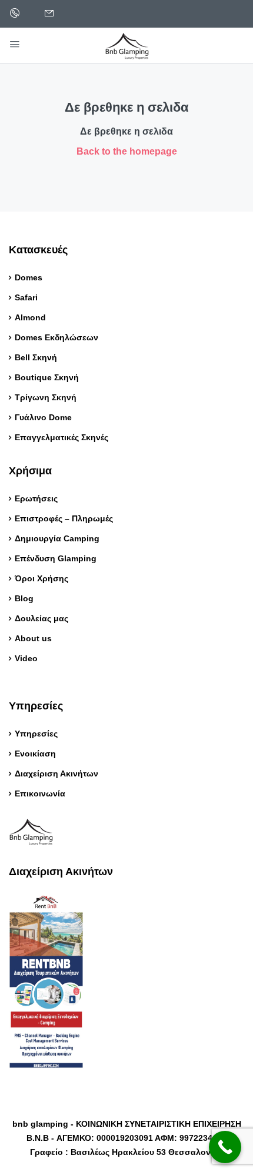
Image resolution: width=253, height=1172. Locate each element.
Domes (28, 277)
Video (26, 658)
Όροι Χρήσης (41, 578)
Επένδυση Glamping (55, 558)
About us (33, 638)
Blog (25, 598)
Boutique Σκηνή (47, 377)
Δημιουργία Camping (57, 538)
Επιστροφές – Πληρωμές (64, 518)
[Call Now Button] (225, 1147)
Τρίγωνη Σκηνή (45, 397)
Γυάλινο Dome (43, 417)
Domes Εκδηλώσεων (56, 337)
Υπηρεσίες (36, 733)
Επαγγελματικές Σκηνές (61, 437)
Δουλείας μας (41, 618)
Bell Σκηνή (36, 357)
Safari (26, 297)
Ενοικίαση (35, 753)
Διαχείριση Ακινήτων (56, 773)
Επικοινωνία (40, 793)
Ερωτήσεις (36, 498)
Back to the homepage (126, 151)
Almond (30, 317)
